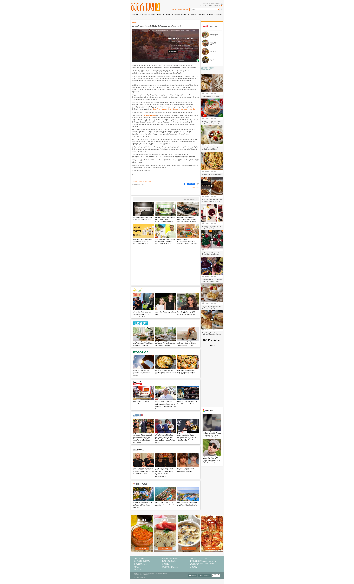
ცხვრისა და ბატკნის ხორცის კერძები (202, 563)
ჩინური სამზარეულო (169, 561)
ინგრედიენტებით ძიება (180, 9)
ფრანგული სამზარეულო (198, 558)
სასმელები (137, 569)
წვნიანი (136, 567)
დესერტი (193, 566)
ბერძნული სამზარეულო (170, 560)
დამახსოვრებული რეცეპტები (210, 6)
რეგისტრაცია (215, 3)
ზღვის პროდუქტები (140, 564)
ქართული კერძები (140, 558)
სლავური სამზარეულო (141, 560)
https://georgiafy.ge (150, 115)
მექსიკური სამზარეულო (142, 561)
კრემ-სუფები (138, 563)
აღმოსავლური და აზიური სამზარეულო (203, 561)
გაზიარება (191, 183)
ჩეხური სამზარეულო (197, 560)
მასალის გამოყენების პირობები (141, 181)
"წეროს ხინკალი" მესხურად (211, 96)
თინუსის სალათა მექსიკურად (212, 175)
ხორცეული (165, 563)
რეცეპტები (142, 548)
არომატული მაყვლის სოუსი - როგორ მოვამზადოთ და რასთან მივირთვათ (211, 228)
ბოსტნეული (194, 564)
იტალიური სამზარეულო (170, 558)
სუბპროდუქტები (167, 566)
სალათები (165, 564)
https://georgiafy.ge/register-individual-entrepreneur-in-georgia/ (174, 109)
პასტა (135, 566)
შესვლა (205, 3)
